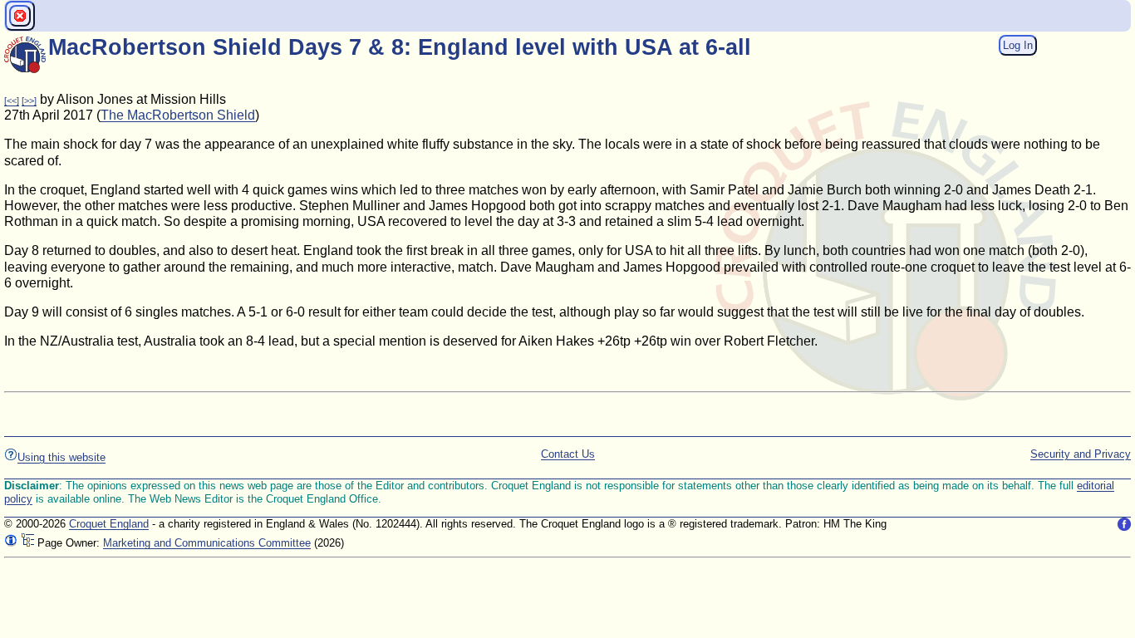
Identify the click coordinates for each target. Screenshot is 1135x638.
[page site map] (27, 543)
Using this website (61, 457)
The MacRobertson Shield (178, 115)
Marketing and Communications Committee (207, 543)
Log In (1018, 45)
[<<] (11, 101)
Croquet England (109, 524)
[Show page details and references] (10, 543)
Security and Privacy (1080, 454)
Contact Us (568, 454)
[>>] (29, 101)
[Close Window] (20, 16)
